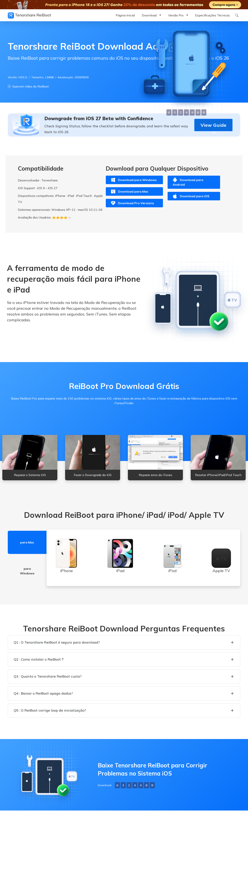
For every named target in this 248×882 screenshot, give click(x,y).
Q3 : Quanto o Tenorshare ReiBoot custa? (48, 676)
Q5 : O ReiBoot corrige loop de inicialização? (50, 710)
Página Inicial (125, 15)
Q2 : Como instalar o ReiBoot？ (39, 659)
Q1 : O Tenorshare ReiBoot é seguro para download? (57, 642)
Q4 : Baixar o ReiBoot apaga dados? (43, 693)
